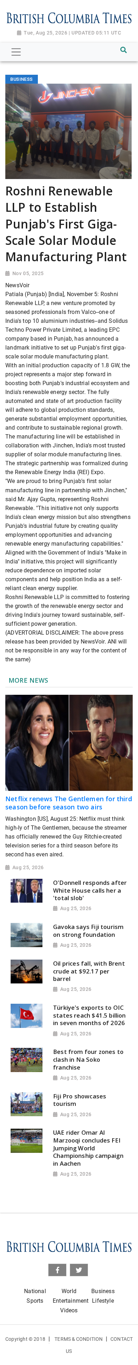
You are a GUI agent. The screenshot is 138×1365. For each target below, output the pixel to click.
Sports (35, 1300)
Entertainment (70, 1300)
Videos (68, 1310)
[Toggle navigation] (16, 52)
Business (102, 1291)
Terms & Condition (78, 1339)
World (69, 1291)
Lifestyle (103, 1300)
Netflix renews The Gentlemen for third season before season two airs (68, 802)
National (35, 1291)
